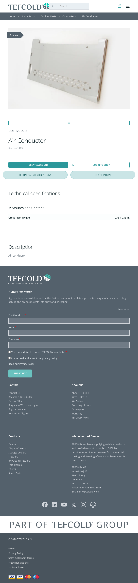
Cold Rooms (15, 464)
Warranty (77, 413)
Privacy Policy (26, 363)
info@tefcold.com (89, 491)
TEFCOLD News (80, 417)
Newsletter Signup (18, 413)
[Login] (120, 6)
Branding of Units (82, 405)
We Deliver (78, 401)
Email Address (17, 315)
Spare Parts (14, 473)
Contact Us (14, 393)
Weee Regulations (18, 562)
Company (14, 339)
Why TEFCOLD (79, 397)
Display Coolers (17, 448)
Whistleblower (16, 567)
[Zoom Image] (69, 68)
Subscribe (20, 373)
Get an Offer (15, 401)
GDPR (11, 548)
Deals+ (12, 444)
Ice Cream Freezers (19, 460)
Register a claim (17, 409)
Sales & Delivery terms (21, 558)
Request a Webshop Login (23, 405)
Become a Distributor (20, 397)
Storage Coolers (17, 452)
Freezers (13, 456)
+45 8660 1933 (92, 487)
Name (12, 327)
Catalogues (78, 409)
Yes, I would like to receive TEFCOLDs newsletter (39, 352)
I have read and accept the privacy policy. (35, 358)
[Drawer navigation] (128, 6)
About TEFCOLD (80, 393)
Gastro (12, 469)
